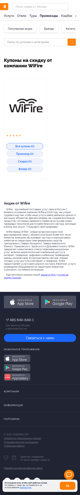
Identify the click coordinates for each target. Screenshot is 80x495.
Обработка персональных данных (22, 438)
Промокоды (49, 16)
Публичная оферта (14, 446)
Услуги (9, 16)
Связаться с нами (40, 338)
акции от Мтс (48, 274)
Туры (33, 16)
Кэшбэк (66, 16)
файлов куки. (26, 487)
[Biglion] (8, 6)
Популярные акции (20, 28)
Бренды (49, 28)
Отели (21, 16)
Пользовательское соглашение (21, 442)
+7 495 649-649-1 (20, 320)
